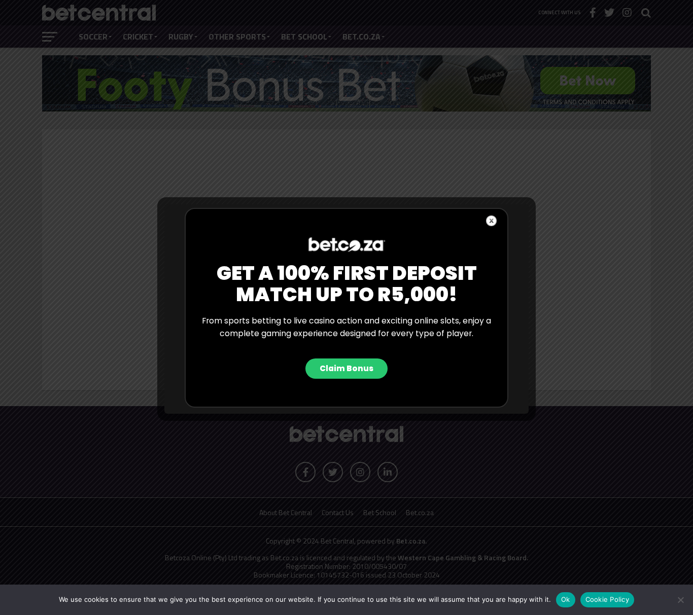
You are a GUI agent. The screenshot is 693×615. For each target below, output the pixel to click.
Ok (565, 599)
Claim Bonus (346, 368)
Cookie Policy (607, 599)
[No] (680, 600)
